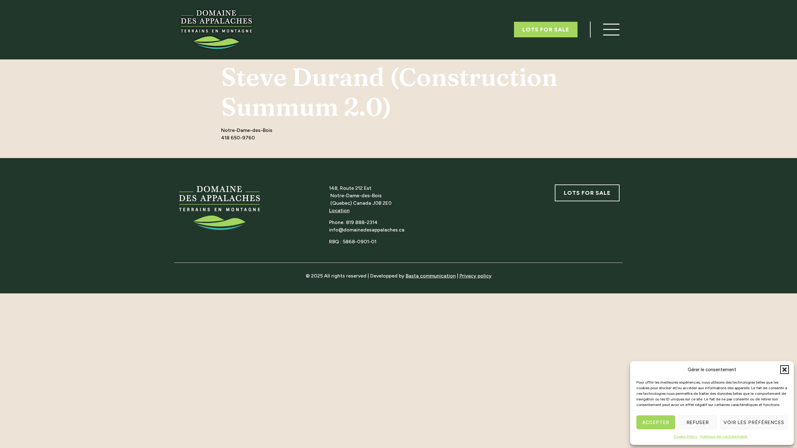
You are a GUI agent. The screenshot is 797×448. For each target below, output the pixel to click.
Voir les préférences (754, 422)
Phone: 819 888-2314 (353, 222)
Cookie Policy (685, 436)
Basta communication (431, 276)
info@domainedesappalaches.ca (366, 230)
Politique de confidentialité (723, 436)
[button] (784, 369)
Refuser (697, 422)
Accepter (655, 422)
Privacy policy (476, 276)
